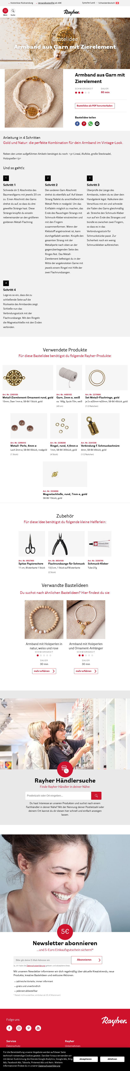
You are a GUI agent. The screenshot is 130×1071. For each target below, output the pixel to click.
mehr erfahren (42, 671)
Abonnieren (84, 960)
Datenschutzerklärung (36, 966)
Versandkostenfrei (46, 3)
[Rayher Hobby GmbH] (71, 12)
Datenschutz (13, 1046)
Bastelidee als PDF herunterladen (95, 106)
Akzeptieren (86, 1059)
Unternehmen (72, 1046)
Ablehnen (112, 1059)
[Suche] (96, 796)
